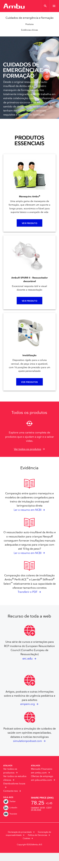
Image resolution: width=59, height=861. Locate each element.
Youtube (13, 814)
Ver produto (29, 223)
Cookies (26, 838)
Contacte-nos (10, 791)
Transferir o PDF (28, 592)
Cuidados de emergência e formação (29, 18)
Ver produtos (29, 382)
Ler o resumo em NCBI (27, 510)
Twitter (13, 801)
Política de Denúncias (37, 835)
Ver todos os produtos (27, 449)
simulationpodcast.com (27, 741)
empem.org (27, 704)
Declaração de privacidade (20, 832)
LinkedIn (13, 807)
